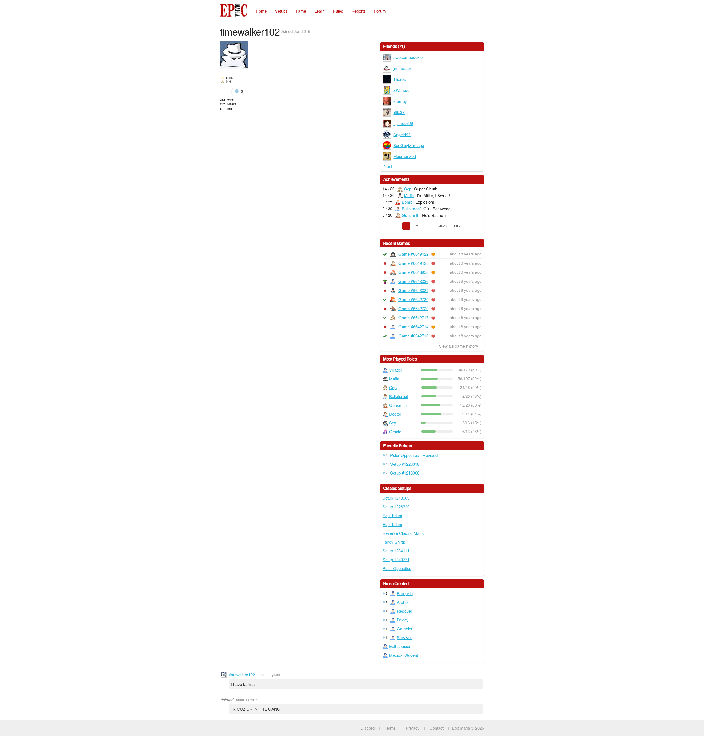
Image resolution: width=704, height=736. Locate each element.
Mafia (409, 195)
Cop (407, 189)
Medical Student (403, 655)
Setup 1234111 (396, 551)
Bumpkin (405, 593)
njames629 (403, 123)
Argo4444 (402, 134)
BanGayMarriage (408, 145)
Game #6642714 (413, 326)
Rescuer (404, 611)
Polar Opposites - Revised (414, 455)
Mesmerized (404, 156)
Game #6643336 (413, 281)
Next (388, 166)
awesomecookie (408, 57)
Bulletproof (411, 208)
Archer (403, 602)
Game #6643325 (413, 290)
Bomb (407, 202)
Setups (281, 11)
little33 (399, 112)
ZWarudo (401, 90)
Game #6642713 (413, 336)
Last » (456, 225)
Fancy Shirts (394, 542)
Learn (319, 11)
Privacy (413, 728)
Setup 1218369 (396, 498)
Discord (368, 728)
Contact (437, 728)
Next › (442, 225)
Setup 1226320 (396, 506)
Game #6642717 (413, 317)
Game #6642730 (413, 299)
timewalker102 (242, 674)
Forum (380, 11)
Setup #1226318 (404, 464)
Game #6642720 (413, 308)
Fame (301, 11)
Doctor (395, 414)
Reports (358, 11)
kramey (400, 101)
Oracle (395, 431)
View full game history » (460, 346)
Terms (390, 728)
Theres (399, 79)
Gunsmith (410, 215)
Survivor (404, 637)
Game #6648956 (413, 272)
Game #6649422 (413, 254)
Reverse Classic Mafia (403, 533)
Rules (338, 11)
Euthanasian (400, 646)
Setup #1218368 (404, 473)
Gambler (405, 628)
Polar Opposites (397, 568)
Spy (392, 423)
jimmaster (402, 68)
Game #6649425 (413, 263)
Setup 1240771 (396, 559)
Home (261, 11)
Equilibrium (392, 515)
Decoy (403, 620)
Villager (395, 370)
